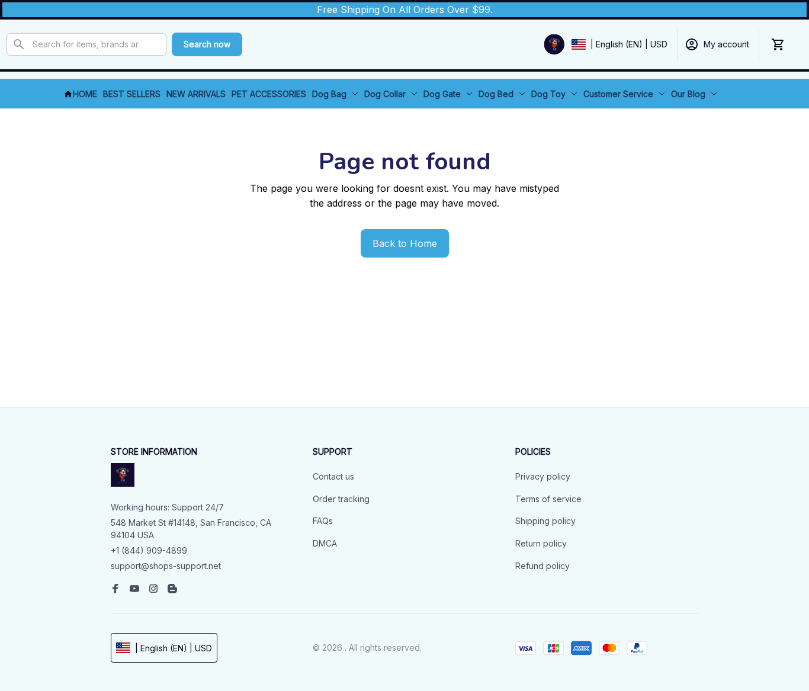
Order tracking (341, 499)
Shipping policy (545, 521)
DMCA (325, 543)
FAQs (323, 521)
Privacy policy (542, 476)
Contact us (333, 476)
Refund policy (542, 566)
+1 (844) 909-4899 (149, 550)
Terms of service (548, 499)
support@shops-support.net (166, 566)
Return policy (541, 543)
